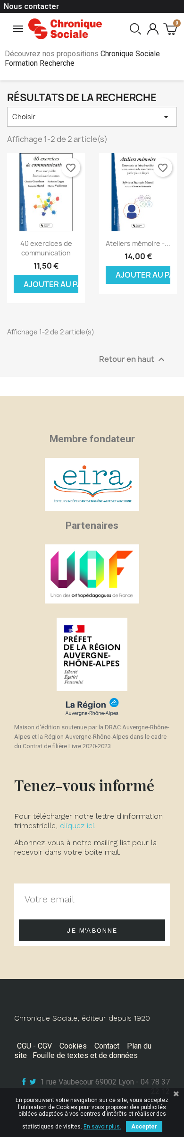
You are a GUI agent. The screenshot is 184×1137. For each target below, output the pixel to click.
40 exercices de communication (46, 248)
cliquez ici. (77, 825)
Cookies (73, 1045)
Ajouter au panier (51, 284)
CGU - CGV (34, 1045)
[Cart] (170, 28)
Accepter (144, 1126)
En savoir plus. (102, 1126)
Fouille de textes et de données (85, 1055)
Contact (106, 1045)
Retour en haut (133, 360)
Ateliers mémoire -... (138, 243)
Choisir (92, 116)
